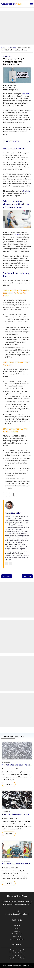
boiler (17, 235)
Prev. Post (6, 576)
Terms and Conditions (17, 939)
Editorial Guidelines (17, 934)
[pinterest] (22, 951)
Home (3, 48)
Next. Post (27, 576)
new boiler (26, 94)
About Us (17, 926)
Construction (11, 48)
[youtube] (12, 957)
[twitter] (17, 951)
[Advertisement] (17, 28)
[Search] (27, 3)
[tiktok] (17, 957)
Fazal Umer (5, 769)
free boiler (26, 191)
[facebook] (12, 951)
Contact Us (17, 931)
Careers (17, 928)
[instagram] (22, 957)
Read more (7, 783)
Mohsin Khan (12, 85)
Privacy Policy (17, 936)
